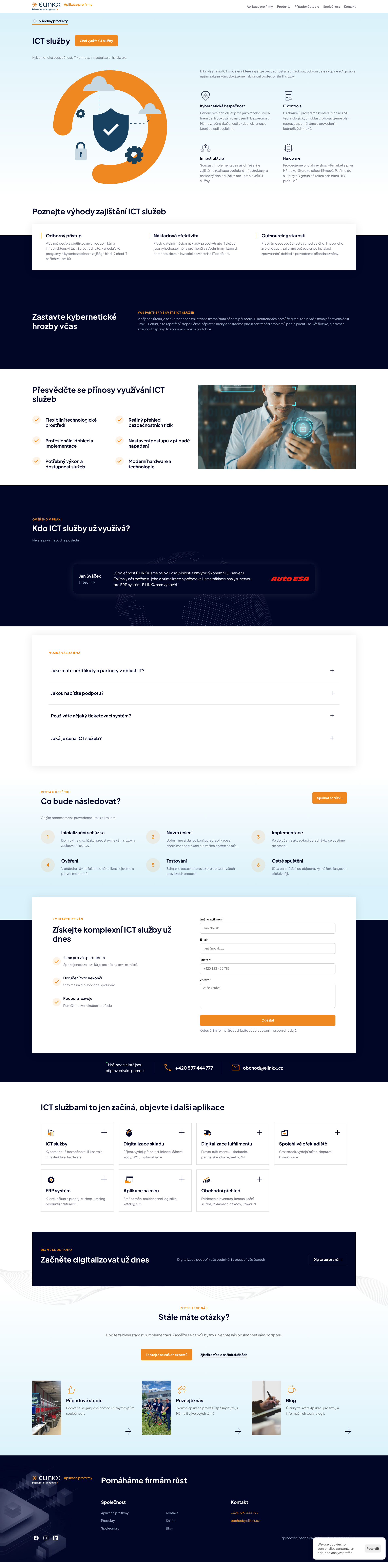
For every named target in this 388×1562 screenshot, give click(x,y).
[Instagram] (46, 1538)
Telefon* (206, 959)
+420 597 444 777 (244, 1513)
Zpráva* (205, 980)
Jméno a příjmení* (212, 919)
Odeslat (267, 1020)
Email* (204, 939)
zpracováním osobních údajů (274, 1030)
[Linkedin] (55, 1538)
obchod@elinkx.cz (245, 1520)
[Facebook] (36, 1538)
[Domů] (62, 6)
